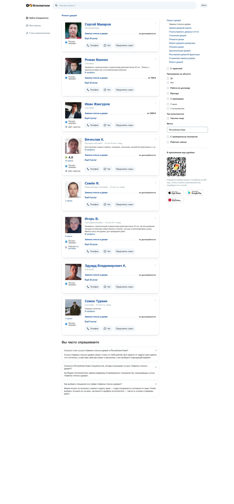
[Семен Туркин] (73, 307)
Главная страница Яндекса (27, 5)
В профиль (90, 72)
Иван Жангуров (97, 104)
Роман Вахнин (96, 60)
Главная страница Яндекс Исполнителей (38, 5)
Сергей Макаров (98, 24)
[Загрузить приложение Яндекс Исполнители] (187, 166)
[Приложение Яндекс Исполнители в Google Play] (195, 193)
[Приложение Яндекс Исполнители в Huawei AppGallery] (175, 200)
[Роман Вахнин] (73, 66)
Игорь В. (92, 219)
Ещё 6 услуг (91, 118)
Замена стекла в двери (96, 33)
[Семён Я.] (73, 189)
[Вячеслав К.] (73, 146)
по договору (73, 247)
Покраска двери (176, 39)
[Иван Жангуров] (73, 110)
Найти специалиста (38, 18)
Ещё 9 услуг (91, 160)
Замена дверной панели (180, 28)
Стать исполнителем (39, 33)
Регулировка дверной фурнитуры (184, 54)
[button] (93, 45)
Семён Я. (92, 183)
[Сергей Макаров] (73, 30)
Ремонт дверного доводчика (182, 43)
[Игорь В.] (73, 225)
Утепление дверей (177, 35)
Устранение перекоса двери (182, 58)
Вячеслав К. (94, 139)
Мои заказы (35, 25)
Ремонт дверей (174, 20)
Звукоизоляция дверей (179, 50)
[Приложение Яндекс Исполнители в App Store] (175, 193)
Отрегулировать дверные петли (184, 32)
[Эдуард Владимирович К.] (73, 272)
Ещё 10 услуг (91, 38)
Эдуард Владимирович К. (105, 265)
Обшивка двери (176, 47)
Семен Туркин (96, 301)
